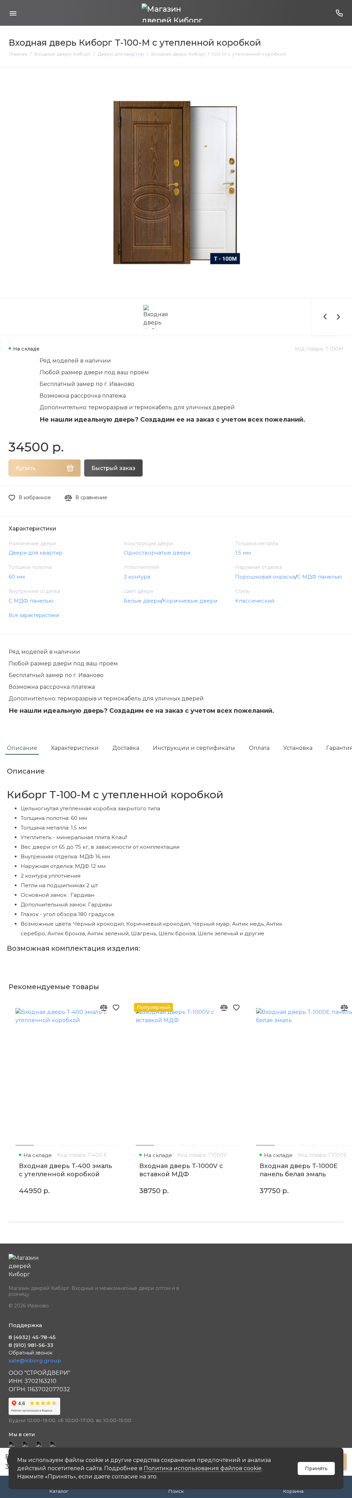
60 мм (17, 576)
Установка (297, 748)
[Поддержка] (339, 13)
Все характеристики (34, 615)
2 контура (137, 576)
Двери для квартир (36, 552)
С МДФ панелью (319, 576)
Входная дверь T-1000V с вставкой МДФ (181, 1170)
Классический (254, 600)
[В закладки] (115, 1007)
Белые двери (142, 600)
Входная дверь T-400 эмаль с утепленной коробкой (65, 1170)
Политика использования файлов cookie (203, 1468)
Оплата (259, 748)
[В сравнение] (103, 1007)
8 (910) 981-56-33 (31, 1345)
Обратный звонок (31, 1353)
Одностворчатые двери (157, 552)
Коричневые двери (190, 600)
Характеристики (75, 748)
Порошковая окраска (265, 576)
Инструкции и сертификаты (194, 748)
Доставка (125, 748)
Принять (316, 1468)
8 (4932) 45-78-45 (32, 1337)
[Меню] (13, 13)
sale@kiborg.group (35, 1360)
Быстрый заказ (113, 468)
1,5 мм (243, 552)
